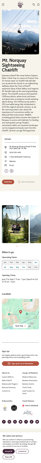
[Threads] (15, 422)
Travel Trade (26, 387)
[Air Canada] (30, 406)
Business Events (28, 384)
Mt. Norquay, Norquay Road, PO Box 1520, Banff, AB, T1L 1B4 (22, 147)
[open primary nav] (3, 4)
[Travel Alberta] (30, 413)
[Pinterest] (26, 422)
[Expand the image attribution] (35, 51)
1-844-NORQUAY (15, 157)
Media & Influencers (29, 377)
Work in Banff (7, 380)
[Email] (37, 422)
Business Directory (9, 387)
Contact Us (6, 391)
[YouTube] (20, 422)
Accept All (8, 451)
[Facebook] (4, 422)
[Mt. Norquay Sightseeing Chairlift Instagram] (11, 171)
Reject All (8, 457)
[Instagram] (9, 422)
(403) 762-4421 (15, 152)
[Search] (33, 4)
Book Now (8, 182)
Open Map (19, 326)
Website (12, 161)
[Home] (20, 4)
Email (11, 165)
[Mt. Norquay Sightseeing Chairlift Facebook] (6, 171)
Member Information (30, 380)
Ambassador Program (10, 384)
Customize (22, 451)
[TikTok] (31, 422)
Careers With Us (8, 377)
